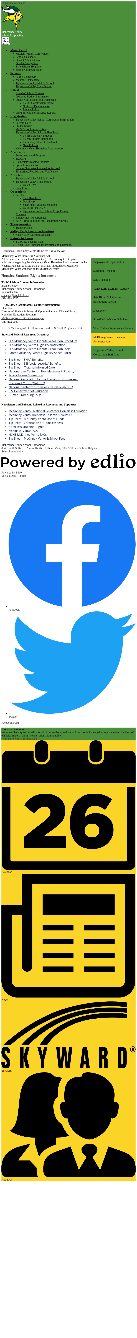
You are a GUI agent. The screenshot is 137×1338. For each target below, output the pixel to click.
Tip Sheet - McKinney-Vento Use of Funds (36, 419)
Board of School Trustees (30, 93)
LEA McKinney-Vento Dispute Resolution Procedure (43, 341)
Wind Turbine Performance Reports (36, 112)
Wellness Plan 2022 (34, 207)
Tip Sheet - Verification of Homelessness (36, 423)
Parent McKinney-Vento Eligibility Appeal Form (40, 353)
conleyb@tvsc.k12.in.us (15, 295)
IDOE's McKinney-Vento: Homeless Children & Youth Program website (42, 328)
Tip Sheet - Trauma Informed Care (32, 367)
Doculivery (29, 201)
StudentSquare (24, 125)
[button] (19, 50)
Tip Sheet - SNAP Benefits (26, 360)
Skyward (21, 158)
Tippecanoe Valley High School (34, 86)
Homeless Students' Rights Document (28, 275)
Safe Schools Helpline (28, 66)
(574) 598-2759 (64, 448)
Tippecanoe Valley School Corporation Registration (45, 119)
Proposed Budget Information (32, 96)
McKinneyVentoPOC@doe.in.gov (22, 318)
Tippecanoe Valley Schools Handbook (37, 132)
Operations (7, 250)
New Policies (30, 145)
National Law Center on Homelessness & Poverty (41, 371)
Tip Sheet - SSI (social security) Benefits (35, 363)
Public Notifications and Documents (36, 99)
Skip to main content (13, 2)
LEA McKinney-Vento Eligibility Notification (37, 345)
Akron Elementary (26, 76)
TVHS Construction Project (38, 102)
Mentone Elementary (27, 79)
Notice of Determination (36, 106)
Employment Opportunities (31, 217)
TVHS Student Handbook (37, 135)
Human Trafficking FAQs (25, 395)
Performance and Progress (30, 155)
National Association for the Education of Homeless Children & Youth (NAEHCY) (43, 381)
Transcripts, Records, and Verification (37, 171)
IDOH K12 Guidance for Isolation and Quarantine (44, 244)
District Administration (28, 60)
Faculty (20, 195)
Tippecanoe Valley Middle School (35, 83)
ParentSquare (23, 122)
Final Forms (22, 188)
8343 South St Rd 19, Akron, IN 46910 (23, 448)
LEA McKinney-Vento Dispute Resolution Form (39, 349)
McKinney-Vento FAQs (23, 431)
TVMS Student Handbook (38, 138)
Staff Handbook (32, 198)
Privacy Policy (31, 109)
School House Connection (26, 375)
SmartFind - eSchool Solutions (40, 204)
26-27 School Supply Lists (31, 129)
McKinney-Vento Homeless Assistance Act (40, 148)
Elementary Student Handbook (40, 142)
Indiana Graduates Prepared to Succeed (38, 168)
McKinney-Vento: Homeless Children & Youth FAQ (42, 415)
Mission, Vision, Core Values (32, 53)
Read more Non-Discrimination (19, 738)
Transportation (24, 227)
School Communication (29, 69)
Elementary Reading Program (32, 161)
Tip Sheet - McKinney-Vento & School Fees (37, 438)
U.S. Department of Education (28, 391)
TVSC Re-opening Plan (29, 241)
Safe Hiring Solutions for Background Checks (42, 220)
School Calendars (25, 56)
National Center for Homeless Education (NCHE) (41, 387)
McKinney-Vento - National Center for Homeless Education (48, 411)
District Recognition (27, 63)
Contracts (21, 214)
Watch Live (29, 184)
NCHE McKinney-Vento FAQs (28, 435)
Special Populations (27, 165)
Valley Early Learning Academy (34, 234)
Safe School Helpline (86, 448)
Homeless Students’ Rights (26, 427)
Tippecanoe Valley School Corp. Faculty (45, 211)
